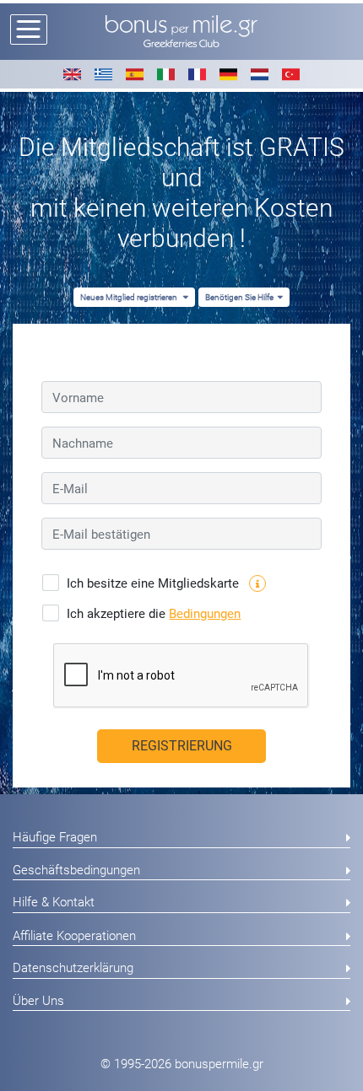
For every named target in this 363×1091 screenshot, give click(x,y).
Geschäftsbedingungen (76, 870)
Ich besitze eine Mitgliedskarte (154, 583)
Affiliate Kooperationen (74, 935)
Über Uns (38, 1000)
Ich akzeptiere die (154, 613)
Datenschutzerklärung (73, 967)
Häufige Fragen (55, 837)
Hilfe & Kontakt (54, 902)
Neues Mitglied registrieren (129, 297)
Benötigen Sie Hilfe (239, 297)
